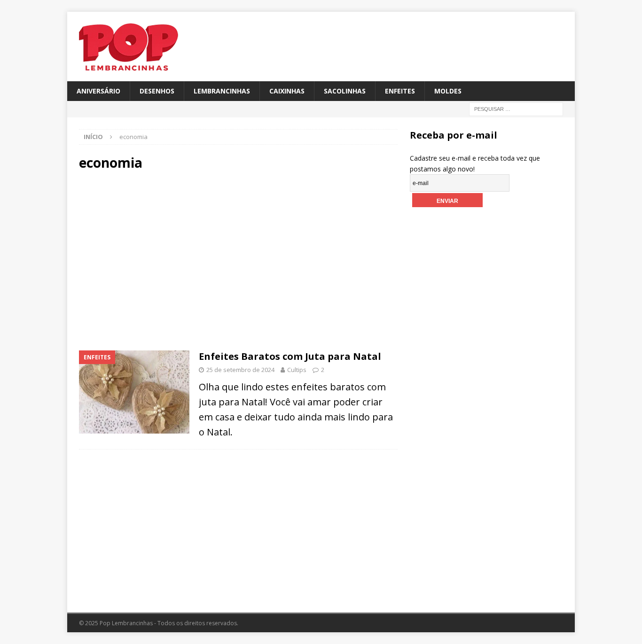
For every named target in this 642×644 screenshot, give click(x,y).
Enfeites (400, 90)
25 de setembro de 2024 (240, 369)
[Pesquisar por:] (516, 108)
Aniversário (98, 90)
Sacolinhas (345, 90)
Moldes (448, 90)
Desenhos (157, 90)
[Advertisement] (158, 259)
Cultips (296, 369)
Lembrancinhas (222, 90)
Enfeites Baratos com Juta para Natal (290, 356)
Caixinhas (287, 90)
